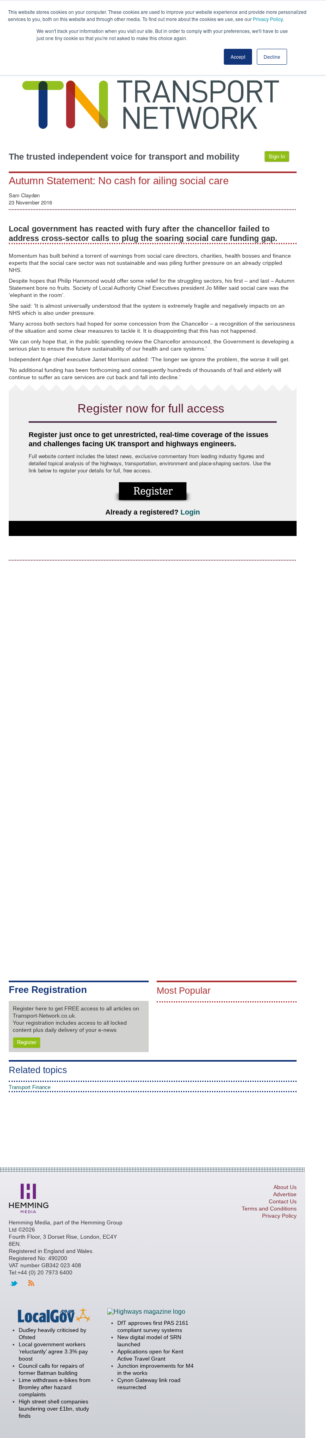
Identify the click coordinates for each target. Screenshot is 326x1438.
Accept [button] (238, 56)
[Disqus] (153, 667)
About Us (285, 1187)
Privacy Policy (268, 18)
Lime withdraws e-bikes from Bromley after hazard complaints (55, 1387)
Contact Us (283, 1201)
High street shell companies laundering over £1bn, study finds (54, 1408)
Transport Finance (29, 1087)
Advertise (285, 1194)
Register (26, 1042)
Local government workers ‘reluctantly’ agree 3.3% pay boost (53, 1351)
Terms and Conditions (269, 1208)
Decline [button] (272, 56)
